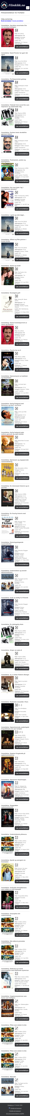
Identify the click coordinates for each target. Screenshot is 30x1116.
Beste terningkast (6, 20)
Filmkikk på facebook (16, 1108)
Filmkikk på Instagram (15, 1111)
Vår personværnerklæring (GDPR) (15, 1113)
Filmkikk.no (11, 1105)
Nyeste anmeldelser (17, 20)
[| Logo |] (13, 9)
